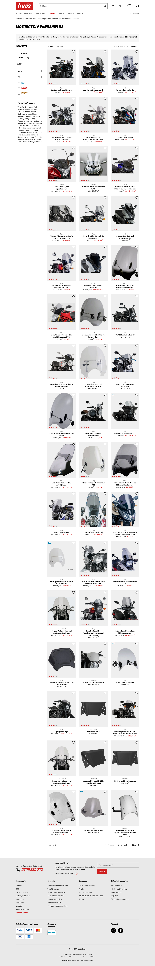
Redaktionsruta (116, 886)
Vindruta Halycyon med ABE (125, 682)
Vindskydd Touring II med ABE (93, 830)
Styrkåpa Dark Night (61, 732)
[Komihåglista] (129, 5)
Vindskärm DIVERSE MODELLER (93, 682)
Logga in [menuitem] (136, 14)
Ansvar (81, 899)
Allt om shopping (85, 892)
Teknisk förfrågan (22, 892)
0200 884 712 (32, 869)
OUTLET (24, 93)
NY (23, 83)
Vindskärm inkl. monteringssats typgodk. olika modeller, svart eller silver (125, 832)
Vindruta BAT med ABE (61, 532)
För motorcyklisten (54, 903)
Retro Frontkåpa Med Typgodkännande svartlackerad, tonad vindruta (93, 633)
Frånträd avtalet (22, 913)
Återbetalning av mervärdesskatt (91, 896)
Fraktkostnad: (63, 957)
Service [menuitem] (80, 14)
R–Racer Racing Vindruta (125, 137)
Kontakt (19, 886)
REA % (24, 88)
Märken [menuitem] (61, 14)
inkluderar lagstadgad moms (78, 954)
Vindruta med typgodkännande (93, 90)
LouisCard (19, 906)
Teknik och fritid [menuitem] (41, 14)
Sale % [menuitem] (52, 14)
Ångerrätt (114, 896)
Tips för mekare (53, 889)
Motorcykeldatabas (23, 896)
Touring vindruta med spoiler (125, 90)
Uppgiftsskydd (116, 892)
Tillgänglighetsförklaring (120, 899)
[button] (105, 6)
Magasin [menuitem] (71, 14)
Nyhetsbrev (20, 899)
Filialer (81, 889)
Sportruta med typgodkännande (61, 90)
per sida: (60, 47)
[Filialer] (113, 5)
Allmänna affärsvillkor (119, 889)
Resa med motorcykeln (55, 896)
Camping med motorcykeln (57, 906)
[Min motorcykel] (121, 5)
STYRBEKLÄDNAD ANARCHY (124, 335)
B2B (17, 889)
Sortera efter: (118, 47)
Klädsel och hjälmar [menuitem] (23, 14)
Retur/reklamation (22, 909)
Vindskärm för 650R (93, 732)
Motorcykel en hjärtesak (56, 892)
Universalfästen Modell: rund (93, 532)
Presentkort (20, 903)
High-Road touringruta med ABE (124, 433)
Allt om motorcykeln (54, 899)
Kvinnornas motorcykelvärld (57, 886)
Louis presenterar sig (87, 886)
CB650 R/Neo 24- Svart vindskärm (125, 781)
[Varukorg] (137, 5)
